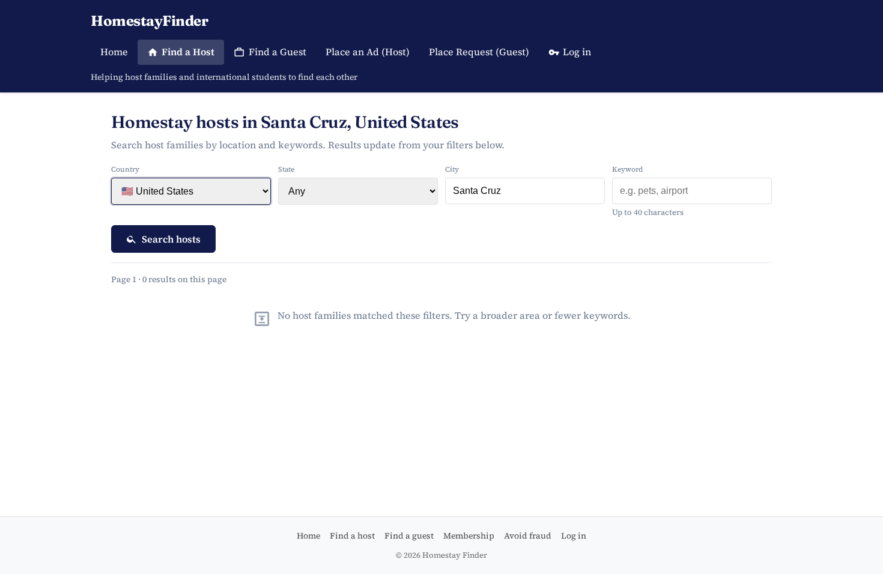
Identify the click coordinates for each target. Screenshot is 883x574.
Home (114, 51)
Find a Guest (277, 51)
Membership (468, 536)
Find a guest (409, 536)
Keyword (627, 169)
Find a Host (188, 51)
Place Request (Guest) (479, 51)
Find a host (352, 536)
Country (125, 169)
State (286, 169)
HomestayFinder (149, 20)
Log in (577, 51)
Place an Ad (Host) (368, 51)
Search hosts (171, 239)
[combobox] (525, 191)
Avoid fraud (527, 536)
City (452, 169)
